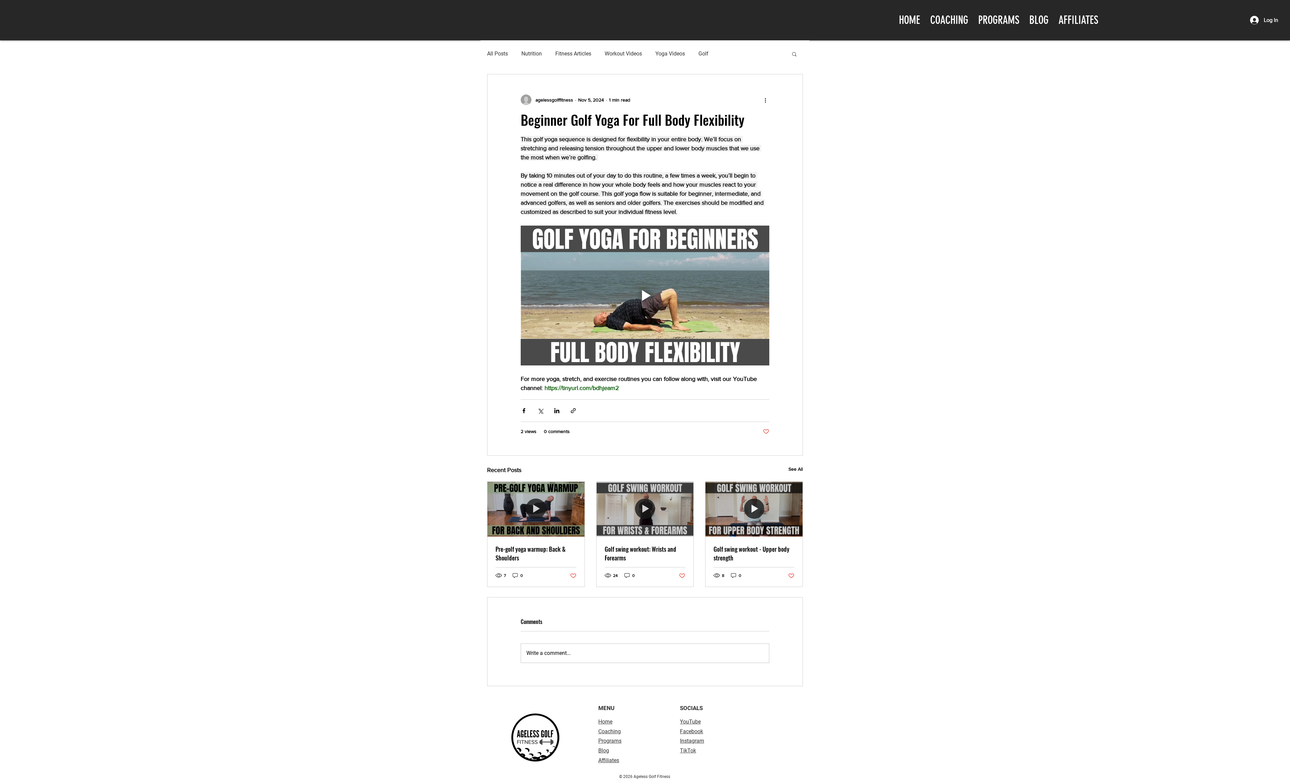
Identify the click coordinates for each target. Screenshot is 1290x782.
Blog (603, 750)
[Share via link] (573, 410)
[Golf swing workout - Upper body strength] (754, 509)
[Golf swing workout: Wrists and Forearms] (645, 509)
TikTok (688, 750)
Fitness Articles (573, 53)
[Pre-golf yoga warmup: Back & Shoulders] (536, 509)
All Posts (497, 53)
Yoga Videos (670, 53)
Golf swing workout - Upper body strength (751, 553)
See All (795, 469)
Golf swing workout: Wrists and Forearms (640, 553)
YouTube (690, 721)
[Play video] (645, 295)
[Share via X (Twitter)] (540, 410)
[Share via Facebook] (524, 410)
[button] (794, 53)
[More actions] (765, 100)
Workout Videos (623, 53)
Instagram (692, 741)
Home (605, 721)
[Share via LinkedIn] (557, 410)
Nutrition (531, 53)
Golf (703, 53)
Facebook (691, 731)
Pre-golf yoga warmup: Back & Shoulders (531, 553)
